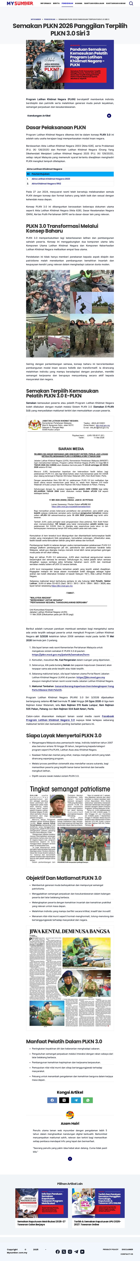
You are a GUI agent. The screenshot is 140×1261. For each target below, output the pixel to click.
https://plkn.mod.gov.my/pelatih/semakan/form (60, 654)
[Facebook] (52, 1100)
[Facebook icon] (70, 1159)
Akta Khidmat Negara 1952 (46, 183)
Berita (56, 3)
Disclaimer (127, 1249)
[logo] (20, 3)
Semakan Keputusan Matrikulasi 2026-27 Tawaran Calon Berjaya (41, 1223)
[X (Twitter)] (64, 1100)
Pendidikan (67, 3)
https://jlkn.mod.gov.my (91, 677)
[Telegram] (76, 1100)
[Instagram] (70, 1252)
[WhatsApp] (88, 1100)
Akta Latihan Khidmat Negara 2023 (51, 178)
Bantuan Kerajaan (94, 3)
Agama (78, 3)
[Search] (131, 3)
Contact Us (127, 1254)
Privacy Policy (110, 1249)
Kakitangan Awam (115, 3)
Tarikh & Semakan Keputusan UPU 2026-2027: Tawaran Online (97, 1223)
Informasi (45, 3)
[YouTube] (82, 1252)
